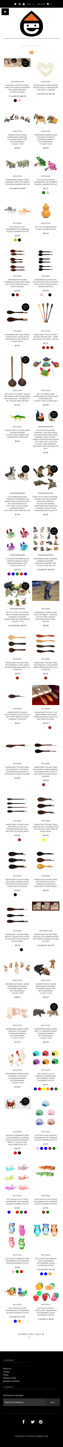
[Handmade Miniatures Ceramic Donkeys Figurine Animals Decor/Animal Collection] (45, 118)
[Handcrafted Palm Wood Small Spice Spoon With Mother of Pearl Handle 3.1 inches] (17, 695)
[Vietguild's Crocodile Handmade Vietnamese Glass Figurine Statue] (45, 1170)
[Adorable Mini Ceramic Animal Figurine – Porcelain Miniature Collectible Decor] (45, 539)
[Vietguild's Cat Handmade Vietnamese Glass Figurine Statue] (17, 210)
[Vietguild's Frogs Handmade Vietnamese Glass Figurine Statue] (45, 163)
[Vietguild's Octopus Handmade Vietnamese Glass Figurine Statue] (17, 1176)
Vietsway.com (41, 1436)
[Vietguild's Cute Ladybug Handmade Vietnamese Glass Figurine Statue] (45, 1057)
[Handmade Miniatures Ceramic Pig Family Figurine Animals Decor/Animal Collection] (17, 1012)
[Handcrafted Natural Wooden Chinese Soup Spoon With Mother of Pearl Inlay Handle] (17, 860)
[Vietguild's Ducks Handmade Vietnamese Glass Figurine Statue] (17, 1291)
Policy (5, 1374)
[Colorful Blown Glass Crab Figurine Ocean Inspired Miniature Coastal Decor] (17, 539)
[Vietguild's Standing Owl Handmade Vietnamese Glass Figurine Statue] (45, 1230)
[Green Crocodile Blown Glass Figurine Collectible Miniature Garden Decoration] (17, 416)
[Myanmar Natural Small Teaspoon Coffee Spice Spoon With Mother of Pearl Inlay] (17, 315)
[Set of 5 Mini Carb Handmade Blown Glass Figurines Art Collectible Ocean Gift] (45, 368)
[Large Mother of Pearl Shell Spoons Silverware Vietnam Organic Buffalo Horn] (17, 62)
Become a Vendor (11, 1381)
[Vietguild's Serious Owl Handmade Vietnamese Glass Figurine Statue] (17, 1236)
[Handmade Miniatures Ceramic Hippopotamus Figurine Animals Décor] (17, 163)
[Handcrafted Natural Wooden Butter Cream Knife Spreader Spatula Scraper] (45, 643)
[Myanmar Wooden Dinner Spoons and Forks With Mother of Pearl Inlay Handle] (17, 260)
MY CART (45, 4)
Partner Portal (9, 1378)
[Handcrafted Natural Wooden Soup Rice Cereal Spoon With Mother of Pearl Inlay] (45, 860)
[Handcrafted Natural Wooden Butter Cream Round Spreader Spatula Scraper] (17, 643)
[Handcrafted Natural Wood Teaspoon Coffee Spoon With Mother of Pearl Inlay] (17, 915)
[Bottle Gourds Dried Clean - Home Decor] (45, 210)
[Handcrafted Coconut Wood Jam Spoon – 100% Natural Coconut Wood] (45, 312)
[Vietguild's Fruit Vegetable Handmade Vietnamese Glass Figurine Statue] (45, 1291)
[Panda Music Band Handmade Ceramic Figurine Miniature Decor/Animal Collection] (17, 118)
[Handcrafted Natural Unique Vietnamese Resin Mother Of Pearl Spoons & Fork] (45, 906)
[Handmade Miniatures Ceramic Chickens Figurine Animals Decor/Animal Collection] (17, 1057)
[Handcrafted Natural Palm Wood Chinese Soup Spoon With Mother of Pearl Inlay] (45, 805)
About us (7, 1368)
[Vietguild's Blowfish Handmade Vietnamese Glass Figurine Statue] (45, 1112)
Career (6, 1371)
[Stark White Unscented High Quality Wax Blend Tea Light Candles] (45, 68)
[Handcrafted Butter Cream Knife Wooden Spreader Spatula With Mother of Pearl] (45, 695)
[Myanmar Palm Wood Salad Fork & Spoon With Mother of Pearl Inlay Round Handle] (45, 260)
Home (24, 46)
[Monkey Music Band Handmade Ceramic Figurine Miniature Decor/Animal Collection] (45, 967)
